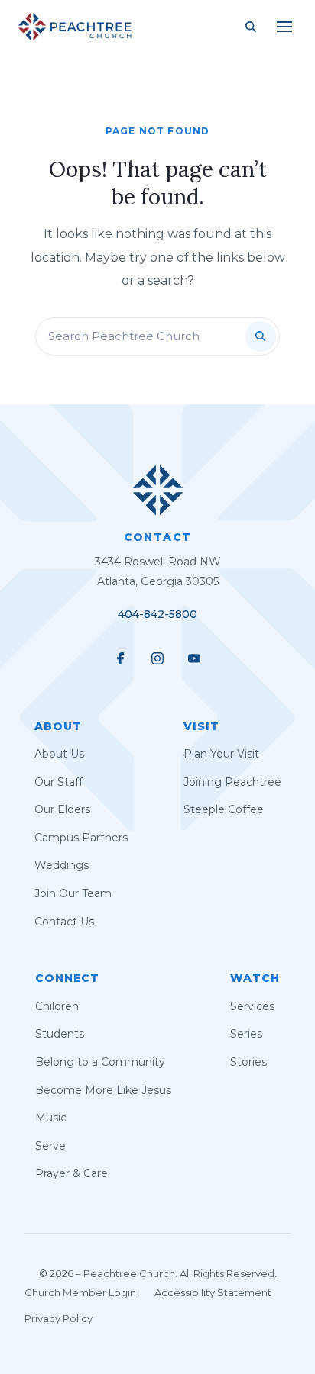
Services (252, 1006)
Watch (255, 978)
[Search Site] (251, 26)
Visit (201, 726)
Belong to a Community (100, 1062)
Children (57, 1006)
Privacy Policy (58, 1318)
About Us (59, 754)
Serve (50, 1146)
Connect (67, 978)
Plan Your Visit (221, 754)
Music (51, 1118)
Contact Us (64, 921)
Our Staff (58, 782)
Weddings (61, 865)
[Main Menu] (284, 26)
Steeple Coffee (223, 809)
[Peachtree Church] (75, 26)
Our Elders (62, 809)
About (58, 726)
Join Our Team (73, 893)
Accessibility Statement (212, 1292)
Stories (248, 1062)
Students (59, 1034)
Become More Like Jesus (103, 1090)
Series (246, 1034)
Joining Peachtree (232, 782)
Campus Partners (81, 838)
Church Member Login (80, 1292)
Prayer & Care (71, 1173)
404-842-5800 (157, 614)
